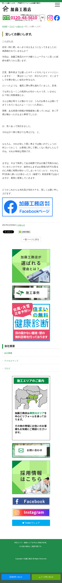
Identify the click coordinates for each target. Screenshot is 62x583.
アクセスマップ (11, 361)
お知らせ (19, 26)
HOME (4, 26)
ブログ (11, 26)
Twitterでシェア (32, 523)
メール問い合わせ (46, 577)
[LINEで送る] (24, 231)
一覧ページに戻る (31, 239)
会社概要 (8, 353)
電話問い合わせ (16, 577)
